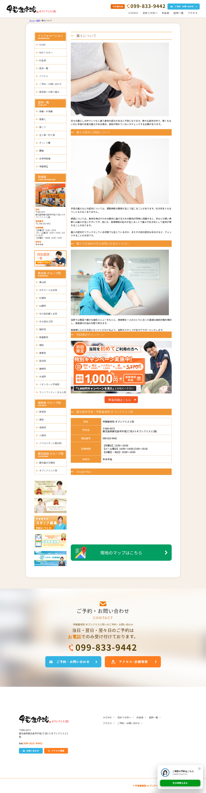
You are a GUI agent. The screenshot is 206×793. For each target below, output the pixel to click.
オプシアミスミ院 (48, 470)
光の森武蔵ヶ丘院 (48, 313)
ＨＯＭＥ (133, 13)
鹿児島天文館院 (47, 462)
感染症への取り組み (49, 91)
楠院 (41, 345)
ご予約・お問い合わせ (50, 84)
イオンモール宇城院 (49, 384)
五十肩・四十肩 (47, 135)
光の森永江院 (46, 321)
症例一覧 (178, 13)
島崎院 (42, 368)
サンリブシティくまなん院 (52, 392)
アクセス (193, 13)
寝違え (42, 119)
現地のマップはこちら (121, 552)
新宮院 (42, 411)
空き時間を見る (180, 783)
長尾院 (42, 427)
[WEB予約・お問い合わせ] (183, 7)
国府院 (42, 329)
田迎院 (42, 360)
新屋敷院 (43, 337)
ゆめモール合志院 (48, 290)
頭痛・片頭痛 (46, 111)
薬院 (41, 419)
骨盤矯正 (43, 166)
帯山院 (42, 282)
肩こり (42, 127)
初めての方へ (150, 13)
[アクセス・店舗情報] (133, 661)
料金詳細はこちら (119, 399)
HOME (42, 44)
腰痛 (41, 150)
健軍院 (42, 353)
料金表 (165, 13)
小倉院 (42, 435)
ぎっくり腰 (44, 142)
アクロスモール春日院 (50, 443)
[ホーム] (31, 9)
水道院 (42, 376)
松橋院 (42, 298)
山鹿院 (42, 305)
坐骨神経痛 (44, 158)
